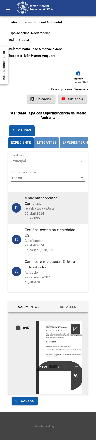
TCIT (59, 426)
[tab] (21, 142)
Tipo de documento (23, 172)
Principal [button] (18, 161)
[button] (48, 208)
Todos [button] (16, 178)
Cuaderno (17, 155)
